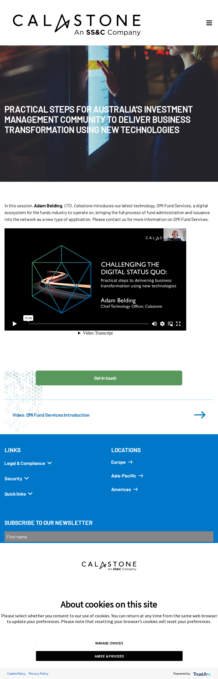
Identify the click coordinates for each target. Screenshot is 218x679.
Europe (118, 462)
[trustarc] (201, 673)
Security (13, 478)
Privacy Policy (39, 673)
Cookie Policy (16, 673)
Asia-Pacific (123, 475)
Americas (121, 489)
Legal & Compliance (25, 463)
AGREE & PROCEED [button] (109, 656)
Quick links (15, 493)
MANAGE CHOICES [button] (109, 642)
